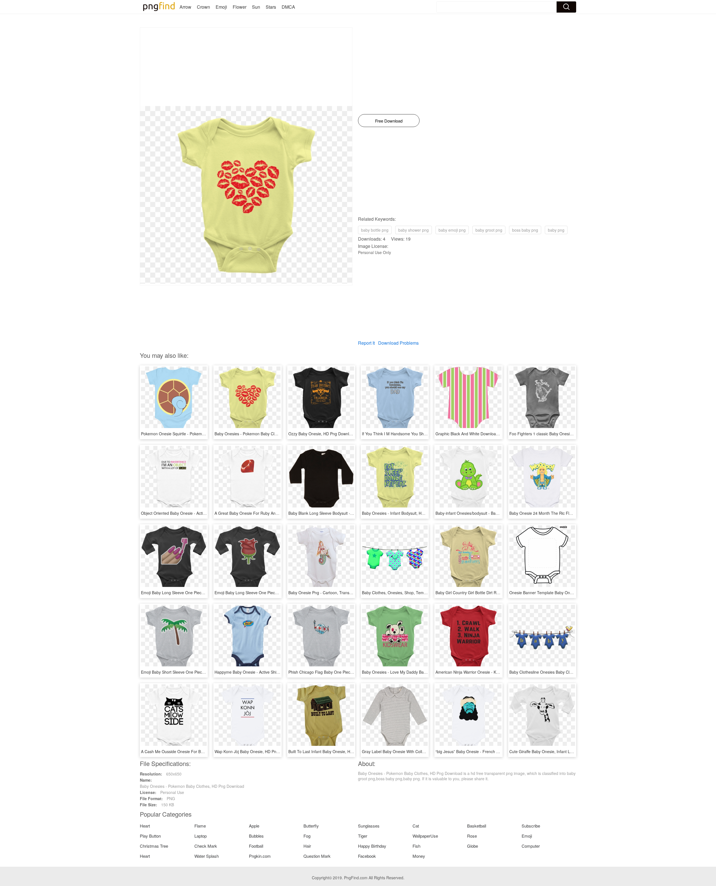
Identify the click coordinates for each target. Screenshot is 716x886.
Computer (531, 846)
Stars (271, 7)
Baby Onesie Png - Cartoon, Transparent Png (328, 592)
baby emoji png (452, 230)
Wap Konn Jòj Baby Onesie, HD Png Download (256, 751)
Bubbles (256, 836)
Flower (239, 7)
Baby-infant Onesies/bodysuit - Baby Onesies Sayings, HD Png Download (500, 513)
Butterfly (311, 826)
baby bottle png (374, 230)
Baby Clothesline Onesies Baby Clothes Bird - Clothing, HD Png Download (574, 672)
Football (256, 846)
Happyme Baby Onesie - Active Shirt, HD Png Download (264, 672)
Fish (416, 846)
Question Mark (317, 856)
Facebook (367, 856)
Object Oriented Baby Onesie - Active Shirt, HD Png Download (196, 513)
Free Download (388, 121)
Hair (307, 846)
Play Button (150, 836)
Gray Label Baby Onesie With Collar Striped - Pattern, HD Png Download (426, 751)
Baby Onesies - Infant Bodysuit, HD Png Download (406, 513)
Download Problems (398, 343)
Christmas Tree (154, 846)
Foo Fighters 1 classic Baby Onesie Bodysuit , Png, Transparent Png (569, 433)
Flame (200, 826)
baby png (556, 230)
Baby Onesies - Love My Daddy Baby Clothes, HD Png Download (419, 672)
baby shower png (413, 230)
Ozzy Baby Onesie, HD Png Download (322, 433)
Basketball (476, 826)
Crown (203, 7)
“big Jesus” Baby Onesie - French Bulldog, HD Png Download (489, 751)
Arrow (185, 7)
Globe (472, 846)
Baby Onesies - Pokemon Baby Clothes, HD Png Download (267, 433)
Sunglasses (369, 826)
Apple (254, 826)
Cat (416, 826)
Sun (256, 7)
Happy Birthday (372, 846)
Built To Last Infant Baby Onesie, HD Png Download (334, 751)
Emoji (221, 7)
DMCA (288, 7)
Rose (472, 836)
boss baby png (525, 230)
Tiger (362, 836)
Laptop (200, 836)
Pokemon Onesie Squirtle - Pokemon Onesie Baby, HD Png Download (203, 433)
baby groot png (488, 230)
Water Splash (206, 856)
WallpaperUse (425, 836)
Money (419, 856)
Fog (306, 836)
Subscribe (531, 826)
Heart (145, 826)
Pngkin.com (260, 856)
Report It (366, 343)
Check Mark (205, 846)
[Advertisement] (246, 67)
